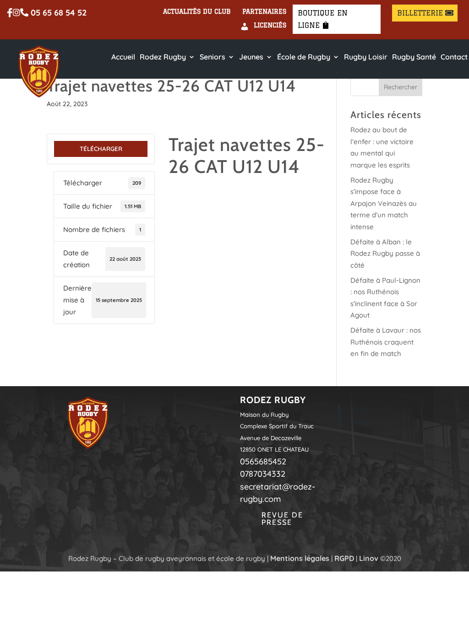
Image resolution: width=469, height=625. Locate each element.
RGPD (344, 558)
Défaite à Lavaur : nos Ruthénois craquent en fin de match (385, 342)
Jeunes (251, 57)
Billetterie (420, 13)
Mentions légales (299, 558)
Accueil (123, 57)
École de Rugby (303, 57)
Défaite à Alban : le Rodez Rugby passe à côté (385, 253)
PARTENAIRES (264, 11)
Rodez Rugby (163, 57)
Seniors (212, 57)
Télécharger (101, 148)
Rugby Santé (414, 57)
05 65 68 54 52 (57, 13)
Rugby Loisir (365, 57)
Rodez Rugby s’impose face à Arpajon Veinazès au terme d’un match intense (383, 203)
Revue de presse (282, 519)
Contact (454, 57)
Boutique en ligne (323, 19)
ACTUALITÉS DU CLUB (197, 11)
